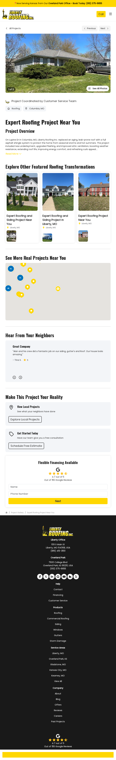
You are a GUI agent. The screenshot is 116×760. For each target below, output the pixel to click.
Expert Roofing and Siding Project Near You (19, 220)
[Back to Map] (13, 28)
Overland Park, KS (58, 658)
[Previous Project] (90, 28)
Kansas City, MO (58, 670)
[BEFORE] (11, 236)
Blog (58, 699)
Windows (58, 629)
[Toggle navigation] (110, 14)
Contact (58, 589)
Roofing (58, 612)
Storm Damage (58, 640)
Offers (58, 704)
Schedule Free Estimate (26, 446)
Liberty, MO (58, 653)
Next (58, 501)
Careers (58, 715)
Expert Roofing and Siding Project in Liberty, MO (55, 220)
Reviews (58, 710)
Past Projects (58, 721)
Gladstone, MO (58, 664)
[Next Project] (105, 28)
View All (58, 681)
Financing (58, 595)
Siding (58, 624)
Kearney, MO (58, 675)
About (58, 693)
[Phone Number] (101, 14)
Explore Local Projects (25, 419)
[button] (27, 287)
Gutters (58, 635)
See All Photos (99, 88)
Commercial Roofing (58, 618)
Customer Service (58, 600)
